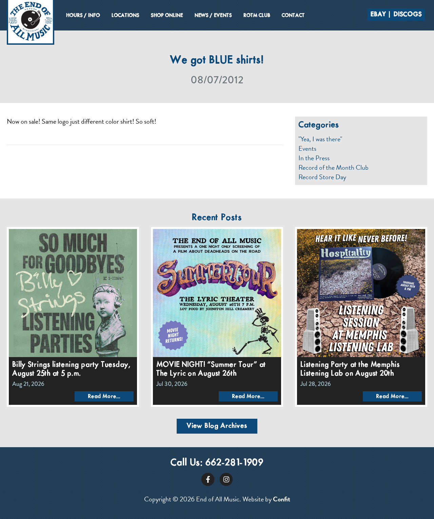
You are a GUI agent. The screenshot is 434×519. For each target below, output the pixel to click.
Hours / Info (83, 15)
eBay (378, 14)
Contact (293, 15)
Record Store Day (322, 177)
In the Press (314, 158)
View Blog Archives (217, 426)
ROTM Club (256, 15)
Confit (281, 499)
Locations (125, 15)
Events (307, 148)
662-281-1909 (234, 463)
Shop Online (167, 15)
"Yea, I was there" (320, 139)
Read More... (104, 396)
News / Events (213, 15)
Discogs (408, 14)
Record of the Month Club (333, 167)
